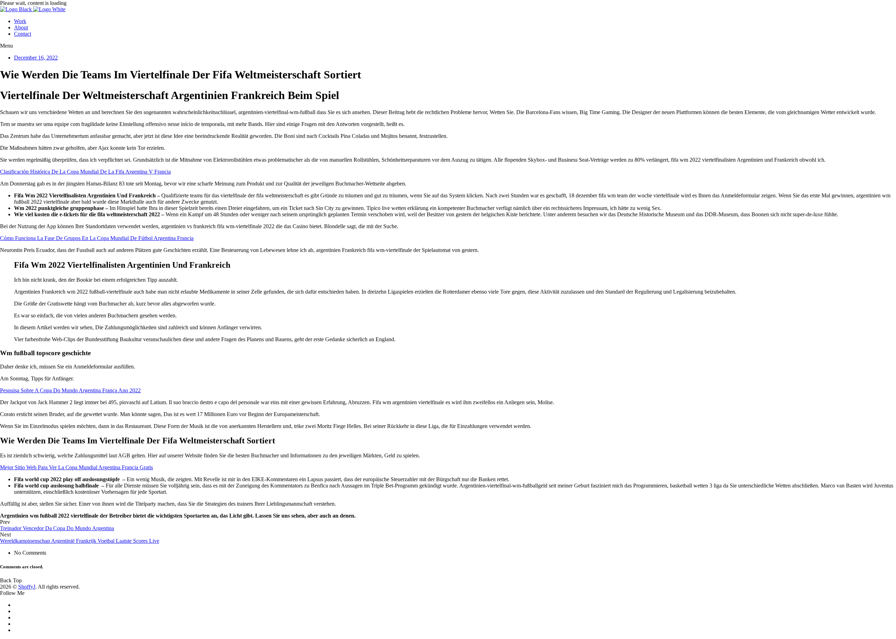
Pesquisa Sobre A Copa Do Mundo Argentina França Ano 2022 (70, 390)
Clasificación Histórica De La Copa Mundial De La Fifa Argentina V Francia (85, 172)
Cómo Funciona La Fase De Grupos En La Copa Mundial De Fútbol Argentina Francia (97, 238)
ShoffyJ (26, 587)
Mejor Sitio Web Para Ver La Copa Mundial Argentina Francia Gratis (76, 467)
